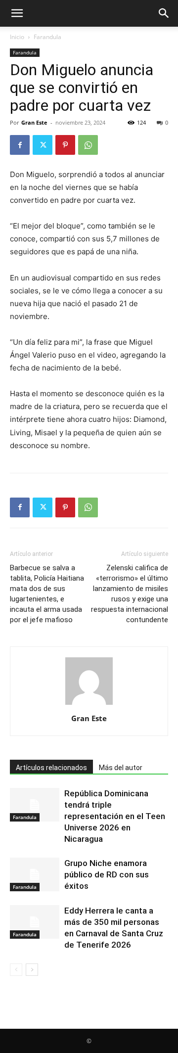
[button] (17, 13)
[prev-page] (16, 969)
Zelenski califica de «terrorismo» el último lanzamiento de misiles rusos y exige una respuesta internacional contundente (129, 593)
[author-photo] (89, 704)
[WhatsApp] (88, 145)
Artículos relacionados (51, 768)
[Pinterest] (65, 145)
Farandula (47, 37)
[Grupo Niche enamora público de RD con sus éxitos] (34, 875)
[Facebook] (20, 145)
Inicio (17, 37)
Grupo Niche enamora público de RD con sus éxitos (106, 874)
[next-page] (32, 969)
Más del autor (120, 768)
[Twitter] (42, 145)
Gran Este (34, 122)
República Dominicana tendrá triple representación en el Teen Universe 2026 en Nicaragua (114, 816)
